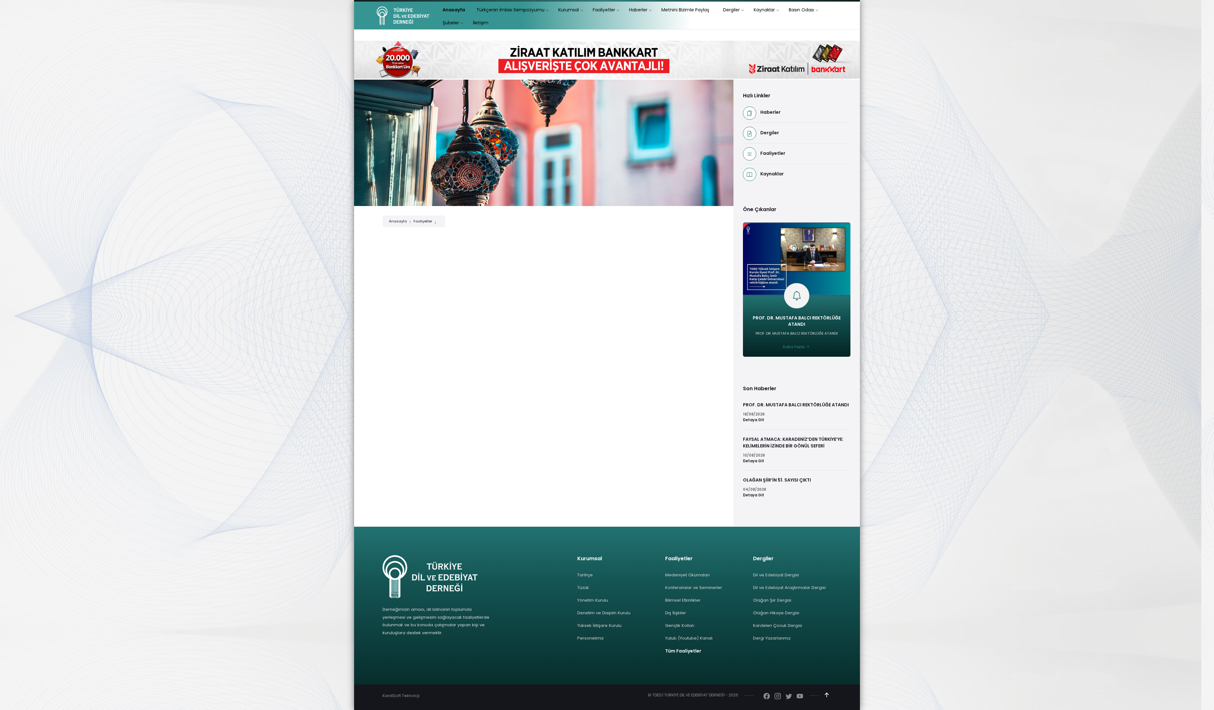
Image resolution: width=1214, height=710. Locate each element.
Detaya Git (753, 419)
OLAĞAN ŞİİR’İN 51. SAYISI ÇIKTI (777, 480)
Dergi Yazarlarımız (772, 638)
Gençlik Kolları (679, 625)
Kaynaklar (772, 174)
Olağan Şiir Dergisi (772, 600)
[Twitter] (789, 696)
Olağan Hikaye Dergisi (776, 613)
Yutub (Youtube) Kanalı (689, 638)
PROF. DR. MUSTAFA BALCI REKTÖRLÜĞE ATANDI (797, 321)
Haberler (770, 112)
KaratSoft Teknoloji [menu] (401, 695)
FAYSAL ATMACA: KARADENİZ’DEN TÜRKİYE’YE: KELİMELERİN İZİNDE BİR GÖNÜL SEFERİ (793, 442)
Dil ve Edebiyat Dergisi (776, 575)
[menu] (454, 10)
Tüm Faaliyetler (683, 651)
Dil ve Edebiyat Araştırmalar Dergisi (789, 588)
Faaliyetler (423, 221)
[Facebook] (766, 696)
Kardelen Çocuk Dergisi (777, 625)
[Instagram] (778, 696)
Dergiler (769, 133)
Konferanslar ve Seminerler (693, 588)
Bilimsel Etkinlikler (683, 600)
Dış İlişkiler (675, 613)
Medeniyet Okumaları (687, 575)
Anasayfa (398, 221)
